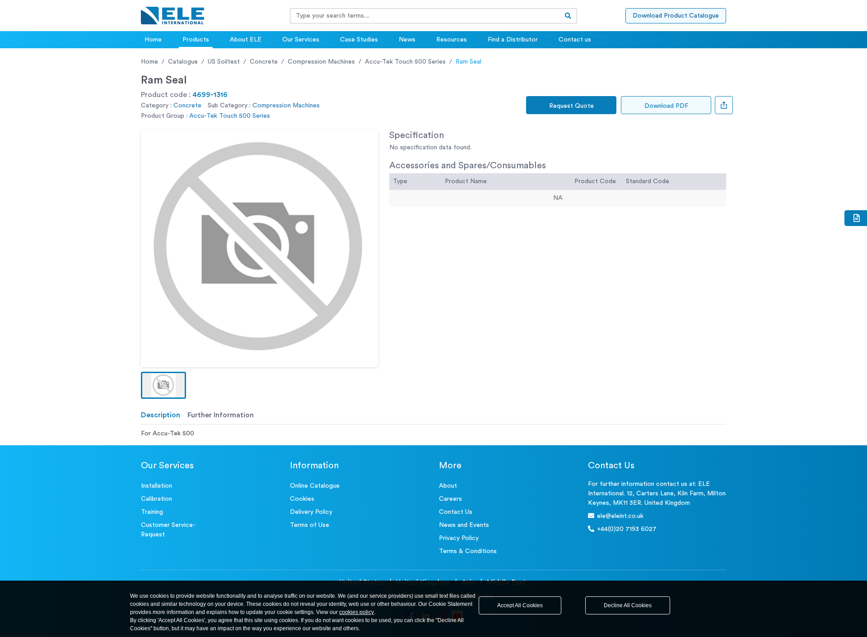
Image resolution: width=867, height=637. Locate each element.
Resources (451, 40)
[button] (163, 385)
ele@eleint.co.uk (620, 516)
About (448, 486)
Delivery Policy (311, 512)
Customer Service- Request (168, 530)
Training (152, 512)
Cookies (302, 499)
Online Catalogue (315, 486)
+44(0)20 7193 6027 (627, 529)
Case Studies (359, 40)
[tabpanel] (433, 434)
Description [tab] (160, 415)
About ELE (245, 40)
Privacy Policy (459, 538)
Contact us (575, 40)
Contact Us (455, 512)
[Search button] (568, 15)
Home (153, 40)
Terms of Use (309, 525)
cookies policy (356, 612)
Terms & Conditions (468, 551)
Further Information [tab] (220, 415)
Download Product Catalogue (676, 16)
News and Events (464, 525)
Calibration (156, 499)
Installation (156, 486)
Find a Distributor (513, 40)
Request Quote (571, 106)
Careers (450, 499)
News (407, 40)
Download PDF (666, 106)
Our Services (300, 40)
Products (195, 40)
